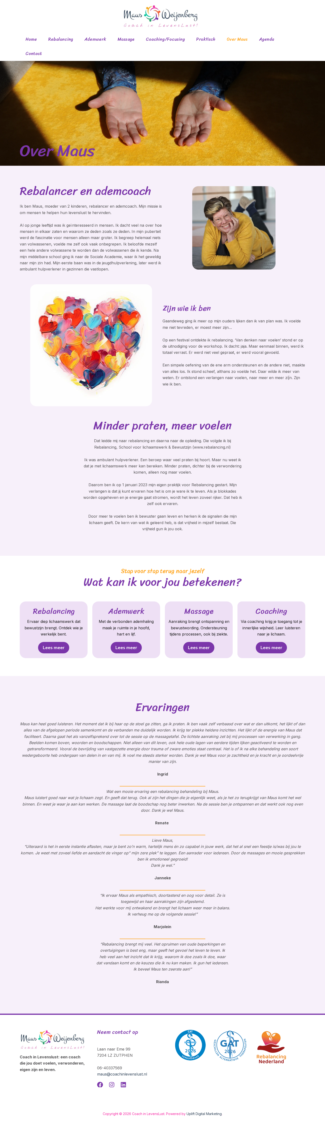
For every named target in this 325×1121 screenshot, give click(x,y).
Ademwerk (95, 39)
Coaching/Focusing (165, 39)
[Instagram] (112, 1085)
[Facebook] (100, 1085)
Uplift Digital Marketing (204, 1114)
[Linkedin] (123, 1085)
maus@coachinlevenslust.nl (122, 1074)
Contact (33, 53)
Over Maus (237, 39)
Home (31, 39)
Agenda (266, 39)
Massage (126, 39)
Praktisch (205, 39)
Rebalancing (60, 39)
